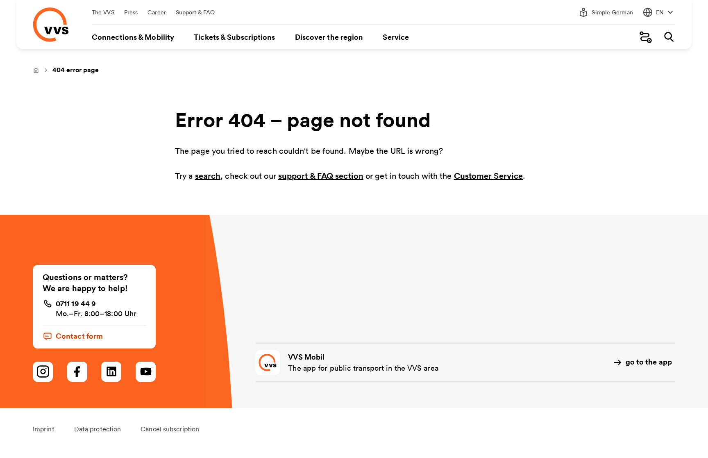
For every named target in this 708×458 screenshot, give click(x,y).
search (208, 175)
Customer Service (488, 175)
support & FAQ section (320, 175)
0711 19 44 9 (76, 303)
